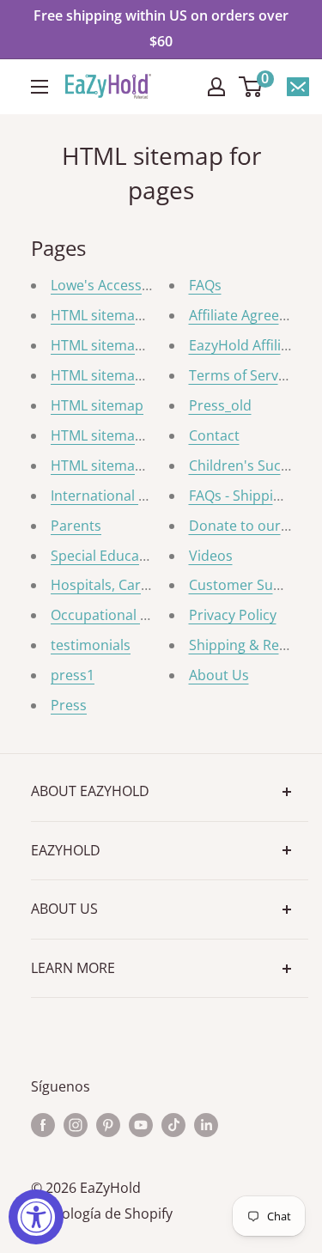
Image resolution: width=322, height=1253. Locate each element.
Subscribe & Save (298, 87)
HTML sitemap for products (139, 465)
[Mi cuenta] (216, 86)
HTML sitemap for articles (133, 375)
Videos (211, 555)
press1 (72, 675)
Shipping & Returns (251, 645)
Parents (76, 525)
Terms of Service (242, 375)
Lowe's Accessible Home (129, 285)
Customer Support (249, 584)
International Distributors (134, 495)
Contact (214, 435)
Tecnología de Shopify (102, 1213)
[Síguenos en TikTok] (173, 1124)
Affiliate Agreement (251, 315)
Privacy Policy (232, 614)
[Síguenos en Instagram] (76, 1124)
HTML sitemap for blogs (127, 435)
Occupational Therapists (130, 614)
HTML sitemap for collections (145, 315)
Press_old (220, 405)
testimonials (91, 645)
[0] (251, 86)
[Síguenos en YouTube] (141, 1124)
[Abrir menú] (39, 87)
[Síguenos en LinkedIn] (206, 1124)
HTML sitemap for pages (129, 345)
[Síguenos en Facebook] (43, 1124)
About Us (219, 675)
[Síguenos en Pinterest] (108, 1124)
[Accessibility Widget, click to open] (36, 1216)
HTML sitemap (97, 405)
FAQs (205, 285)
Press (69, 705)
